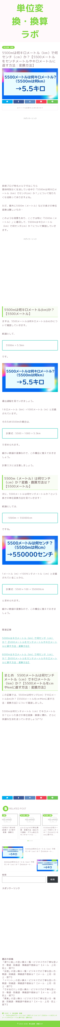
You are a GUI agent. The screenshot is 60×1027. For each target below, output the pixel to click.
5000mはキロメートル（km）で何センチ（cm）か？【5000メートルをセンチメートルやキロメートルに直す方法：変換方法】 (29, 642)
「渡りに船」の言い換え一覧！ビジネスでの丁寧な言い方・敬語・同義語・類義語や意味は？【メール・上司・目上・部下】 (30, 965)
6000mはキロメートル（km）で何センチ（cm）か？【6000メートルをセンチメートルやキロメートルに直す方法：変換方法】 (29, 658)
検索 (4, 874)
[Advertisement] (30, 150)
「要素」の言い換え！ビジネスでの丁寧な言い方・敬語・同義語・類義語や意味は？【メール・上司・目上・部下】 (30, 1001)
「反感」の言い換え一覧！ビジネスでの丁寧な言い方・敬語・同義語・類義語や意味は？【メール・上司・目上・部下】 (30, 974)
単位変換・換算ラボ (30, 21)
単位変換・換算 (8, 47)
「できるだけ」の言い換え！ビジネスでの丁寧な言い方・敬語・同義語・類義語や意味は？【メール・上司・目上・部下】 (30, 992)
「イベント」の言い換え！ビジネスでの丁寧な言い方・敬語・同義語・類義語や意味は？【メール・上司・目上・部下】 (30, 983)
